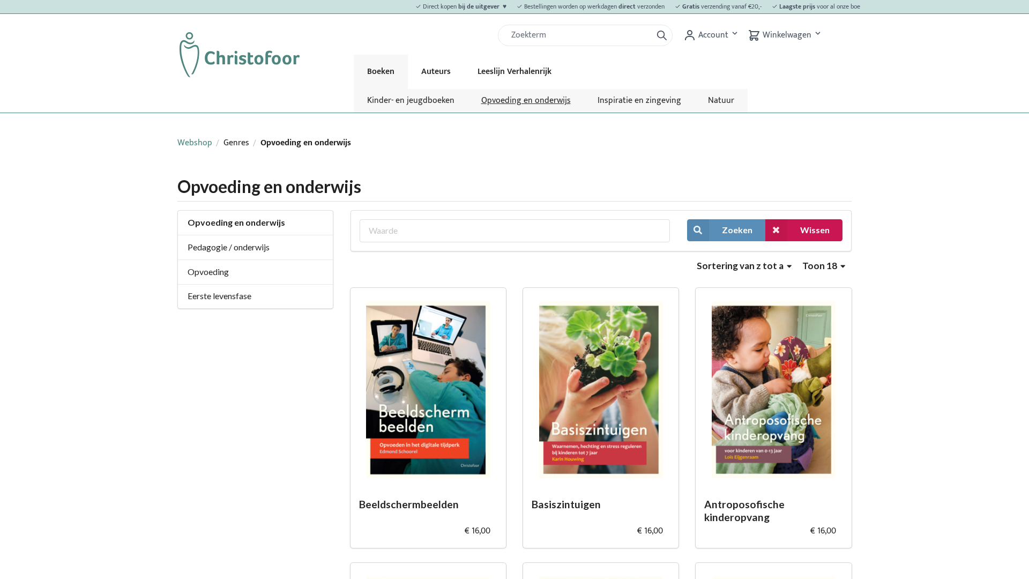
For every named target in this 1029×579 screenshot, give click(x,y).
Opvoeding (208, 271)
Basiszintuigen (566, 504)
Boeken (380, 71)
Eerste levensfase (219, 296)
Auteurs (436, 71)
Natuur (721, 100)
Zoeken (737, 230)
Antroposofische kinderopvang (744, 511)
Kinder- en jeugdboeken (410, 100)
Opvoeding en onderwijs (526, 100)
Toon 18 (820, 265)
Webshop (194, 143)
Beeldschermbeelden (409, 504)
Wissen (815, 230)
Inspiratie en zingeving (639, 100)
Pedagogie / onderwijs (229, 247)
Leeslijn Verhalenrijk (514, 71)
